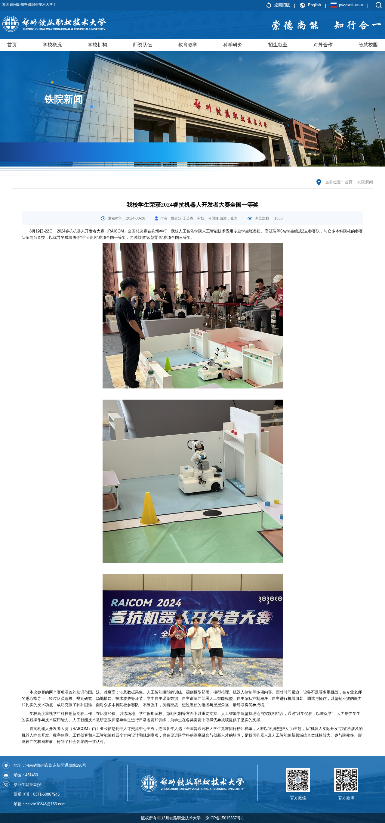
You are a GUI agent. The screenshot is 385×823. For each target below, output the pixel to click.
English (314, 5)
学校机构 (97, 44)
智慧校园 (368, 44)
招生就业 (278, 44)
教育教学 (187, 44)
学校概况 (52, 44)
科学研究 (232, 44)
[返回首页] (54, 23)
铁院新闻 (365, 182)
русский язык (351, 5)
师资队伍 (142, 44)
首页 (12, 44)
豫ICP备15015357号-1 (224, 818)
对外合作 (323, 44)
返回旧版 (282, 5)
